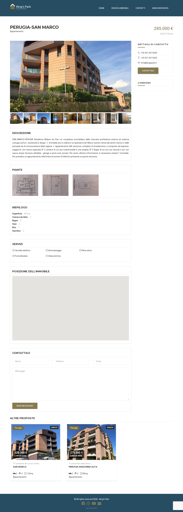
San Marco (19, 466)
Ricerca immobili (120, 8)
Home (101, 8)
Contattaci (148, 71)
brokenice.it (93, 508)
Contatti (140, 8)
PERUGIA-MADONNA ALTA (83, 466)
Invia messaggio (25, 406)
